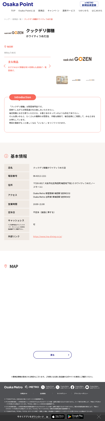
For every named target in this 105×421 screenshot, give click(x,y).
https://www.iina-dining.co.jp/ (47, 236)
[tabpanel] (77, 59)
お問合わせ (23, 393)
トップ (7, 19)
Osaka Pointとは (26, 10)
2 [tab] (76, 80)
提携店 (41, 10)
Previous (5, 66)
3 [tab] (90, 80)
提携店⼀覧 (16, 19)
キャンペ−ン (53, 10)
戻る (52, 354)
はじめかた (97, 10)
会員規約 (43, 393)
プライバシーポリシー (81, 393)
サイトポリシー (62, 393)
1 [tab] (62, 80)
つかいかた (83, 10)
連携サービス (68, 10)
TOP (13, 10)
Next (49, 66)
